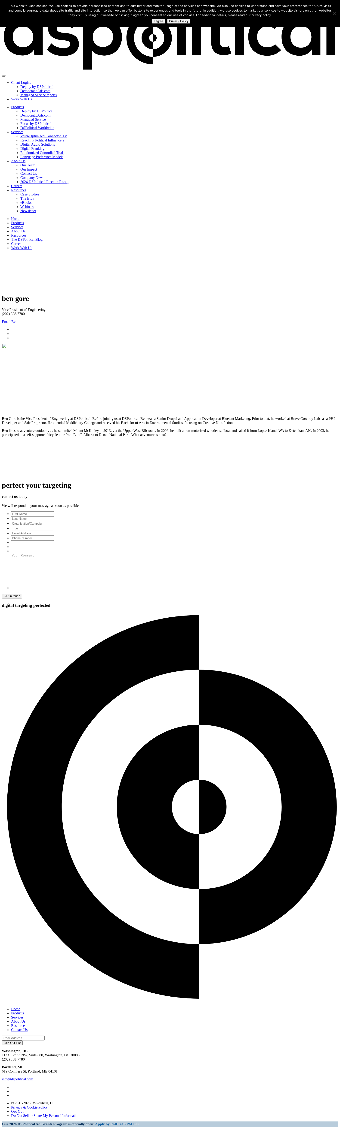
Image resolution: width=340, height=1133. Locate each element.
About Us (18, 161)
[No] (334, 13)
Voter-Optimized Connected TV (43, 136)
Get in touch (12, 596)
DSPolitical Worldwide (37, 128)
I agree (158, 21)
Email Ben (9, 322)
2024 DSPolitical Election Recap (44, 182)
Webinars (27, 207)
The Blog (27, 198)
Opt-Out (17, 1111)
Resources (18, 190)
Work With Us (21, 99)
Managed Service (33, 119)
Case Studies (29, 194)
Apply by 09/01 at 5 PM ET (116, 1124)
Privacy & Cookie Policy (29, 1107)
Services (17, 132)
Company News (32, 178)
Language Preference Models (41, 157)
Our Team (27, 165)
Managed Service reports (38, 95)
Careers (16, 186)
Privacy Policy (179, 21)
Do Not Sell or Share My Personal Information (45, 1116)
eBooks (25, 202)
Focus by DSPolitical (35, 124)
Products (17, 107)
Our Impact (28, 169)
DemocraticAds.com (35, 91)
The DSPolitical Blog (27, 239)
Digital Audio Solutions (37, 144)
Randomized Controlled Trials (42, 153)
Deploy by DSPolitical (36, 87)
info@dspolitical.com (17, 1079)
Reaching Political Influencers (42, 140)
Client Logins (21, 82)
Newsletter (28, 211)
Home (15, 219)
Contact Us (28, 173)
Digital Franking (32, 148)
